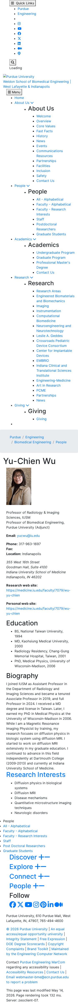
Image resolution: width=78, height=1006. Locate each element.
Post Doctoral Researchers (24, 846)
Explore (22, 867)
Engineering (27, 14)
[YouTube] (19, 28)
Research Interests (36, 774)
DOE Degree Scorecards (25, 944)
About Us (22, 103)
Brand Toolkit (37, 949)
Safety (41, 176)
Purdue (23, 9)
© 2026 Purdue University (27, 929)
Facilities (43, 166)
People (20, 186)
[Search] (12, 62)
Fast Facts (44, 131)
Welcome (43, 116)
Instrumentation (48, 311)
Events (41, 146)
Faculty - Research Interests (25, 836)
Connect (23, 876)
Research (22, 277)
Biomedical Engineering (32, 442)
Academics (24, 239)
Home (19, 98)
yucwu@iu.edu (28, 536)
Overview (43, 121)
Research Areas (48, 291)
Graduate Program (51, 257)
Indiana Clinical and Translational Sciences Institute (53, 370)
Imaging (42, 306)
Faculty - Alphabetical (53, 204)
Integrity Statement (21, 939)
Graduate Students (51, 234)
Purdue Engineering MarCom (42, 962)
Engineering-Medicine (53, 380)
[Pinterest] (43, 906)
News (40, 141)
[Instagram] (19, 24)
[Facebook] (19, 33)
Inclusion (43, 171)
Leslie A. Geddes (49, 336)
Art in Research (48, 385)
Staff (40, 219)
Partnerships (46, 161)
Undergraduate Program (55, 252)
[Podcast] (19, 53)
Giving (20, 405)
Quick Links (24, 3)
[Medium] (20, 48)
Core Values (45, 126)
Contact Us (45, 181)
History (42, 136)
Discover (23, 857)
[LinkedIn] (19, 43)
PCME (41, 390)
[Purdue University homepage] (18, 76)
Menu (15, 92)
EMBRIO (42, 360)
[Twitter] (19, 38)
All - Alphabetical (49, 199)
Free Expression (52, 939)
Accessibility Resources (24, 972)
